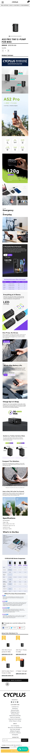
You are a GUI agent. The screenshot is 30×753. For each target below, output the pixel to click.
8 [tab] (18, 36)
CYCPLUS (8, 745)
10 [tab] (20, 36)
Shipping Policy (15, 712)
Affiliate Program (15, 731)
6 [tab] (15, 36)
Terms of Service (15, 717)
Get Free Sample (15, 729)
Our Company (15, 726)
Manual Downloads (15, 715)
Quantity (4, 48)
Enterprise (15, 734)
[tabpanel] (15, 21)
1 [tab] (9, 36)
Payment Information (15, 719)
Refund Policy (15, 710)
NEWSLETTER (15, 737)
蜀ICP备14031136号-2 (17, 745)
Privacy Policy (15, 714)
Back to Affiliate (16, 680)
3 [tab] (11, 36)
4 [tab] (13, 36)
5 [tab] (14, 36)
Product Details (7, 55)
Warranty (15, 708)
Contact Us (15, 707)
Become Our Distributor (15, 727)
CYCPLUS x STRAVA (15, 733)
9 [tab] (19, 36)
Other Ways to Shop (15, 721)
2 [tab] (10, 36)
